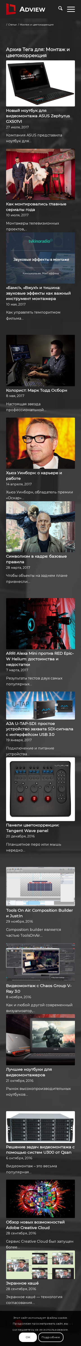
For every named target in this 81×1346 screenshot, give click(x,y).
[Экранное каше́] (40, 1264)
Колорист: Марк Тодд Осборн (36, 390)
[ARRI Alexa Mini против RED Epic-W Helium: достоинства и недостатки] (40, 623)
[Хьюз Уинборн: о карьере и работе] (40, 443)
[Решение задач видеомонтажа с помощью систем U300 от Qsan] (40, 1127)
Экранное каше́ (22, 1283)
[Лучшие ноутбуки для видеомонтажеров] (40, 1040)
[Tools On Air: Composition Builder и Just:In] (40, 887)
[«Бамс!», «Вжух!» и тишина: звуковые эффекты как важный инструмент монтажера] (40, 258)
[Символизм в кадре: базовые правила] (40, 526)
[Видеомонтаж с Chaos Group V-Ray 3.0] (40, 962)
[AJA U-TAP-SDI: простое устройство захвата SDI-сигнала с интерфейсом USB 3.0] (40, 705)
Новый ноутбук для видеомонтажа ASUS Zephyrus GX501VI (38, 116)
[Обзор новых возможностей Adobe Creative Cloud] (40, 1199)
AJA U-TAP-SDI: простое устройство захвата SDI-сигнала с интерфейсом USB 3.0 (39, 729)
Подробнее (51, 1337)
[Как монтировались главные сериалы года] (40, 174)
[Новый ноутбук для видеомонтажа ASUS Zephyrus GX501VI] (40, 83)
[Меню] (69, 9)
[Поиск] (58, 9)
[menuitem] (58, 9)
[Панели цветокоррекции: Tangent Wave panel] (40, 789)
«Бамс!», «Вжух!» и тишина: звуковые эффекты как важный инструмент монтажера (38, 293)
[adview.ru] (33, 9)
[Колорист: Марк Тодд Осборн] (40, 360)
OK (28, 1337)
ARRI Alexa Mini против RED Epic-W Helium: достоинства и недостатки (40, 659)
